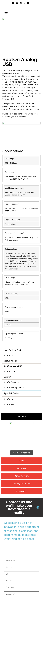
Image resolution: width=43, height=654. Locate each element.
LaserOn (7, 377)
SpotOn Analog (10, 361)
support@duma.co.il (21, 637)
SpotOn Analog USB (13, 366)
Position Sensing (26, 46)
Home (3, 46)
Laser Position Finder (13, 350)
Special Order (11, 393)
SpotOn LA (8, 399)
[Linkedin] (21, 3)
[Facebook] (13, 3)
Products (12, 46)
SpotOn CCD (9, 355)
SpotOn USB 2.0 (11, 371)
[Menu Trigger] (6, 13)
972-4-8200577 (16, 627)
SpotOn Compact (11, 382)
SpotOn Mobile (10, 404)
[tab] (21, 416)
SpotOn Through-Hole (14, 387)
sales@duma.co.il (17, 635)
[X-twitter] (24, 3)
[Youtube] (17, 3)
